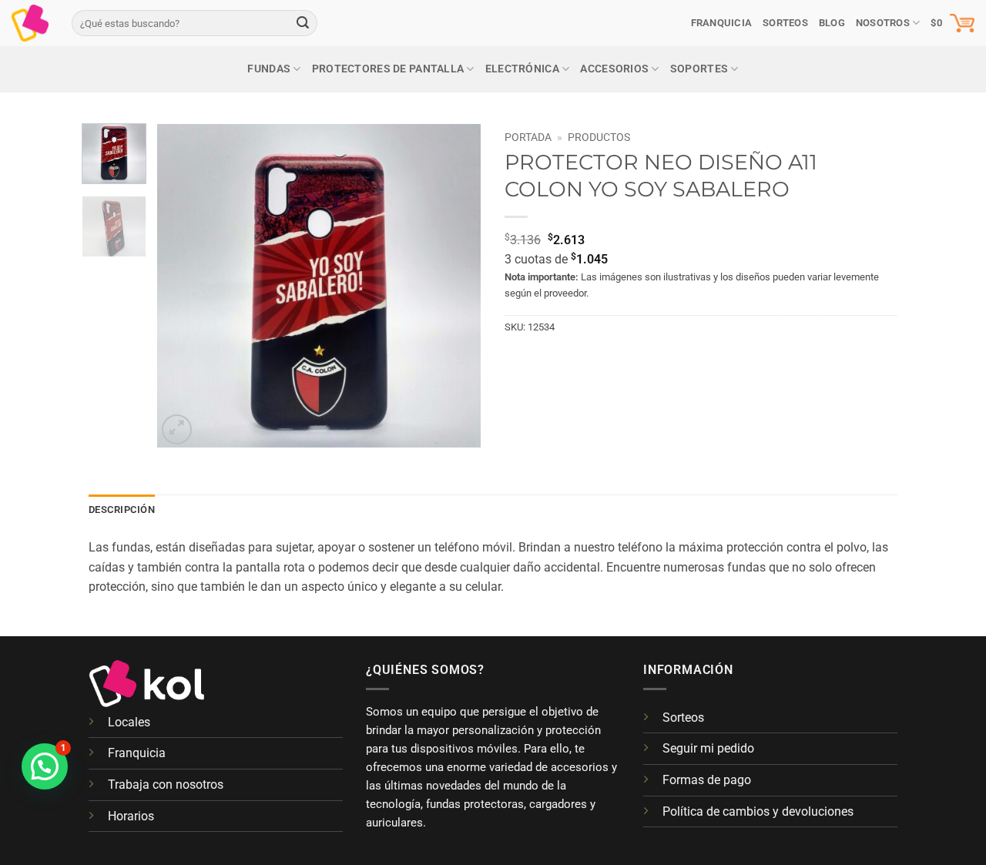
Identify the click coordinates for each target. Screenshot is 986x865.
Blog (832, 22)
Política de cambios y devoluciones (758, 811)
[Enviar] (303, 23)
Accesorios (614, 68)
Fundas (268, 68)
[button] (952, 23)
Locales (129, 722)
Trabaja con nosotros (165, 784)
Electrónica (522, 68)
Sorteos (683, 717)
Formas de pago (706, 780)
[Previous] (182, 285)
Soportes (699, 68)
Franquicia (722, 22)
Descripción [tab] (122, 509)
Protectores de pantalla (388, 68)
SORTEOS (785, 22)
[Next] (456, 285)
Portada (528, 137)
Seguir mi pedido (708, 748)
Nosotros (883, 22)
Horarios (131, 816)
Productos (599, 137)
